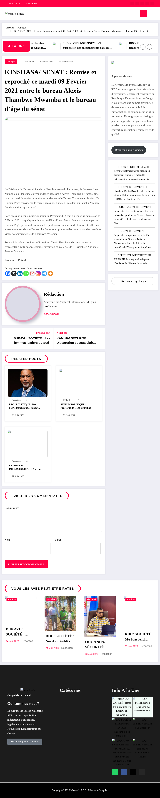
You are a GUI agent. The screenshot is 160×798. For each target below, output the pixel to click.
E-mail (58, 539)
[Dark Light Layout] (156, 13)
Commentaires (12, 508)
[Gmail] (32, 273)
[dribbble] (142, 3)
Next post (62, 332)
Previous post (43, 332)
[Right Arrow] (149, 46)
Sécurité (55, 599)
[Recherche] (150, 14)
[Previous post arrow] (6, 338)
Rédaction (29, 62)
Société (14, 599)
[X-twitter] (133, 772)
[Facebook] (7, 273)
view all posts (51, 313)
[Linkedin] (20, 273)
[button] (80, 700)
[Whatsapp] (26, 273)
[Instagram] (38, 273)
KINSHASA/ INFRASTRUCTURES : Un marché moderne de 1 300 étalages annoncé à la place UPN (24, 467)
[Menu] (143, 13)
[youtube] (152, 3)
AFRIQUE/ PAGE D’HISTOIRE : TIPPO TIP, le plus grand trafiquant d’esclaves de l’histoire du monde (133, 259)
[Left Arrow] (142, 46)
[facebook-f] (132, 3)
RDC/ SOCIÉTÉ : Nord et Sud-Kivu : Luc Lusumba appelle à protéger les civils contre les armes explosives (24, 639)
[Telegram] (44, 273)
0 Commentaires (66, 62)
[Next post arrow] (101, 338)
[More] (50, 273)
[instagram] (147, 3)
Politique (11, 62)
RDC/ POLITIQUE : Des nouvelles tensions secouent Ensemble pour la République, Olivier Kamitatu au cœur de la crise (25, 406)
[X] (14, 273)
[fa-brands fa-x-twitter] (137, 3)
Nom (7, 539)
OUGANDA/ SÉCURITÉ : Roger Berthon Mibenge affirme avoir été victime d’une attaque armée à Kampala (62, 645)
